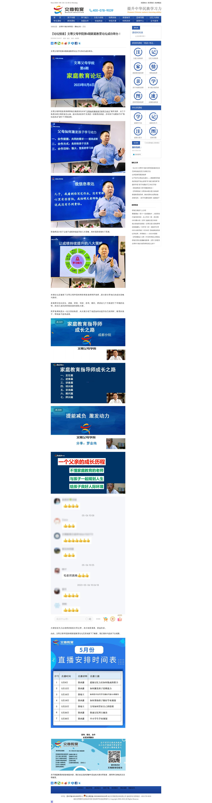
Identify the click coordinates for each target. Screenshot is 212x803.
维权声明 (89, 788)
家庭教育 (126, 17)
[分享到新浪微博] (65, 43)
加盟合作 (85, 21)
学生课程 (57, 21)
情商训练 (112, 17)
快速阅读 (98, 21)
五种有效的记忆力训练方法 (141, 171)
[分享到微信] (59, 43)
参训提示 (98, 788)
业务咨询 (138, 154)
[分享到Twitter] (79, 43)
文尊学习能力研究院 (66, 26)
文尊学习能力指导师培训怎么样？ (143, 243)
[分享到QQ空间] (62, 43)
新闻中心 (140, 21)
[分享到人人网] (72, 43)
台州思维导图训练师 (139, 175)
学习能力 (85, 17)
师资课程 (71, 21)
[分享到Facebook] (76, 43)
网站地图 (123, 788)
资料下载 (106, 788)
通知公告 (78, 26)
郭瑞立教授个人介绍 (139, 210)
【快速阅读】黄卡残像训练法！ (143, 188)
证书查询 (154, 21)
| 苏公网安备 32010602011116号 (95, 796)
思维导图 (140, 17)
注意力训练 (98, 17)
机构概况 (158, 3)
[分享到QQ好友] (55, 43)
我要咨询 (132, 788)
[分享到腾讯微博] (69, 43)
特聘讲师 (126, 21)
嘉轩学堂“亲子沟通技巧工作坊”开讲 (144, 184)
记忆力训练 (154, 17)
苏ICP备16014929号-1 (74, 796)
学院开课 (112, 21)
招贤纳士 (144, 3)
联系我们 (151, 3)
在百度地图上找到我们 (152, 143)
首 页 (57, 17)
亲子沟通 (71, 17)
